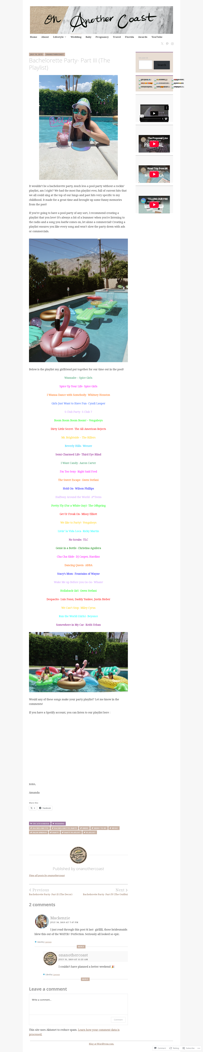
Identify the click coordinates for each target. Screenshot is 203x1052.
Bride (85, 828)
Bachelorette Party (65, 828)
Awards (142, 36)
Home (33, 36)
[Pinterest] (167, 42)
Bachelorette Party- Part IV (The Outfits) (105, 892)
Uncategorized (41, 824)
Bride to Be (100, 828)
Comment (118, 1019)
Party (55, 832)
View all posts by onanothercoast (47, 875)
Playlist (91, 832)
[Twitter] (161, 42)
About (45, 36)
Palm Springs (40, 832)
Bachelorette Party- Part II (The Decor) (50, 892)
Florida (129, 36)
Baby (88, 36)
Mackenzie (60, 917)
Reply (81, 947)
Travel (117, 36)
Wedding (76, 36)
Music (115, 828)
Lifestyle (58, 36)
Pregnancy (102, 36)
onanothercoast (55, 54)
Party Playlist (72, 832)
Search (143, 58)
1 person (48, 942)
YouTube (156, 36)
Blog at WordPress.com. (101, 1043)
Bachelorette (41, 828)
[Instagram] (172, 42)
